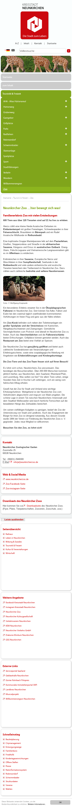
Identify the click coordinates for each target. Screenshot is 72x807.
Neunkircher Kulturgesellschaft (19, 616)
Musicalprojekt (12, 694)
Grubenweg (8, 112)
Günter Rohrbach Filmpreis (17, 680)
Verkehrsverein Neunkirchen (18, 621)
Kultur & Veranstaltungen (17, 549)
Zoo (5, 189)
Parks (5, 129)
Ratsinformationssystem (16, 770)
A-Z (17, 43)
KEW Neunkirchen (14, 626)
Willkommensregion (12, 183)
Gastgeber (8, 118)
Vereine (9, 785)
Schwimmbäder (10, 145)
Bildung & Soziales (14, 542)
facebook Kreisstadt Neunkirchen (20, 602)
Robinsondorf (9, 140)
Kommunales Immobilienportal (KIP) (21, 685)
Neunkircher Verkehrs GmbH (18, 630)
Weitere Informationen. (37, 804)
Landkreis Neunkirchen (16, 689)
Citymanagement (13, 743)
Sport (6, 161)
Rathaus (9, 534)
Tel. (4, 459)
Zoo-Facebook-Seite (15, 484)
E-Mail (6, 462)
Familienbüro (11, 751)
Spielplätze (8, 156)
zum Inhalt (8, 85)
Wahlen (9, 789)
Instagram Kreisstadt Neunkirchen (20, 607)
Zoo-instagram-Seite (15, 488)
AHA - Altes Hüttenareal (14, 101)
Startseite (52, 43)
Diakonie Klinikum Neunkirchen (20, 635)
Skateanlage (9, 150)
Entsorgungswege (13, 747)
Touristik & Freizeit (12, 94)
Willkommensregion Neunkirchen (20, 699)
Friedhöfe (10, 755)
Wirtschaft (10, 553)
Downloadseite (34, 506)
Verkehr (6, 172)
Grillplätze (8, 123)
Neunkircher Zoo (13, 612)
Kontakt (38, 43)
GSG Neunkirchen (13, 640)
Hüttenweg (8, 107)
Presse (8, 766)
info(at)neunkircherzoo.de (25, 462)
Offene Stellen (12, 762)
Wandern (7, 178)
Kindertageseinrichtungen (17, 758)
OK (60, 802)
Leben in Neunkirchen (15, 538)
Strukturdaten (12, 781)
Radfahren (8, 134)
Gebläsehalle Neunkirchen (17, 675)
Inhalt (26, 43)
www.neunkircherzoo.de (17, 479)
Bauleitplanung (12, 739)
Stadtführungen (10, 167)
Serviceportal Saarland (15, 671)
